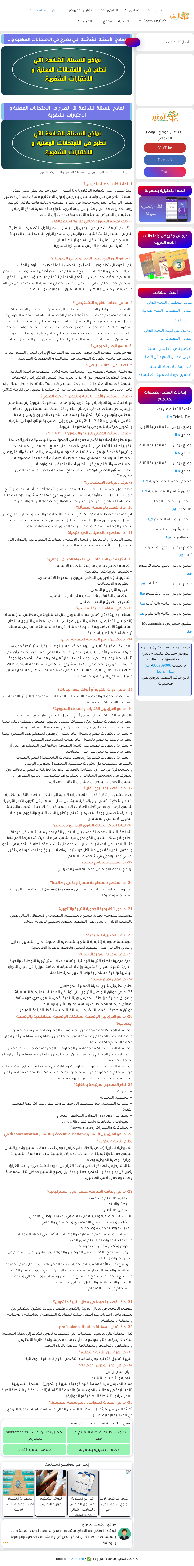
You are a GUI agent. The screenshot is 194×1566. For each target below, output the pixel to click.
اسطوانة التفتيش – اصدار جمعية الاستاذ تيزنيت (18, 1503)
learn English (155, 21)
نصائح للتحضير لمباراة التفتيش (50, 1501)
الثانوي (112, 10)
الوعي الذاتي (182, 320)
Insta (164, 172)
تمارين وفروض (79, 10)
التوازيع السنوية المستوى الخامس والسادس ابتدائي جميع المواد (83, 1506)
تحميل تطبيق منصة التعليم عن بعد (98, 1435)
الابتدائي (160, 10)
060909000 (161, 665)
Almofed (77, 1559)
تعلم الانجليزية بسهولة (99, 1449)
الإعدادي (135, 10)
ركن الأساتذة (46, 10)
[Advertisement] (165, 79)
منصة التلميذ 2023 (34, 1449)
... (6, 1541)
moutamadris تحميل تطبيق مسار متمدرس (34, 1435)
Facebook (165, 160)
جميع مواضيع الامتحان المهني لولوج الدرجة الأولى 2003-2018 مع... (106, 1503)
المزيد (87, 21)
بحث (133, 42)
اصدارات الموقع (116, 21)
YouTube (165, 148)
